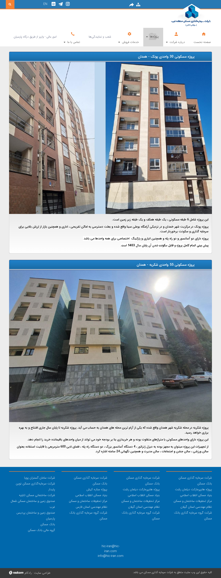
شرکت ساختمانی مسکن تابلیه (37, 495)
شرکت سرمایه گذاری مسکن (195, 477)
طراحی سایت (42, 572)
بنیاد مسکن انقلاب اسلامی (196, 495)
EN (45, 4)
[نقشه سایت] (138, 5)
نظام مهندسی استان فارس (91, 506)
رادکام (28, 572)
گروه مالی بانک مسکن (41, 530)
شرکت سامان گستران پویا (39, 477)
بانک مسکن (204, 483)
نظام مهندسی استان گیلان (196, 506)
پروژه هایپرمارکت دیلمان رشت (193, 489)
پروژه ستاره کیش (96, 489)
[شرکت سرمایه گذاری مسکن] (180, 16)
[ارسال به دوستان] (131, 4)
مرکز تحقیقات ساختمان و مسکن (193, 501)
